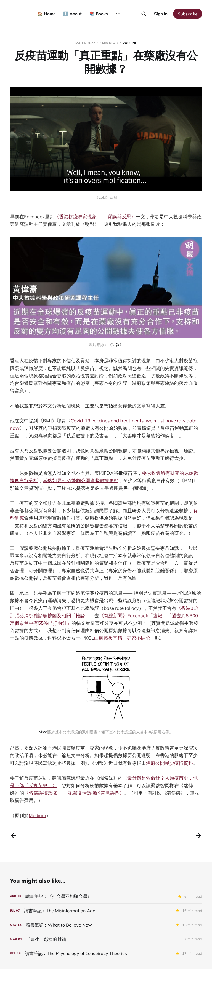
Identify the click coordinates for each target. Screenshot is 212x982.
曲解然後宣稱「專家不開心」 (124, 638)
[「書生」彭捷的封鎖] (106, 939)
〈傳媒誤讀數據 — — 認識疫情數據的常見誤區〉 (74, 793)
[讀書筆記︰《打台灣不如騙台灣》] (106, 896)
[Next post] (198, 835)
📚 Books (98, 13)
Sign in (161, 13)
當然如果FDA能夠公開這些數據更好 (80, 480)
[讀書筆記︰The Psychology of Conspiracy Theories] (106, 953)
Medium (37, 815)
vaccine (130, 43)
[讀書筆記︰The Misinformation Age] (106, 911)
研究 (19, 518)
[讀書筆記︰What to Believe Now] (106, 925)
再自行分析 (26, 480)
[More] (118, 14)
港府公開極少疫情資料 (169, 763)
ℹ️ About (72, 13)
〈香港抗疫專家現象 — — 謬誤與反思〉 (95, 216)
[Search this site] (144, 14)
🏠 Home (46, 13)
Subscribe (187, 14)
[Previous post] (13, 835)
